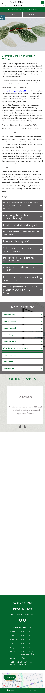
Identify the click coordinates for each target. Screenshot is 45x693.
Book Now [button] (34, 14)
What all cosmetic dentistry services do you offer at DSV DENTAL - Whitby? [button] (20, 205)
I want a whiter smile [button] (10, 355)
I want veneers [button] (8, 361)
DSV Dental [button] (14, 68)
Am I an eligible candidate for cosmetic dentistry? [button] (17, 216)
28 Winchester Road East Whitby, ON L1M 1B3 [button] (23, 10)
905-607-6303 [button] (24, 608)
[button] (2, 17)
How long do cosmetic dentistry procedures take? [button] (18, 259)
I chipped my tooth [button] (9, 328)
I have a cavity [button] (8, 334)
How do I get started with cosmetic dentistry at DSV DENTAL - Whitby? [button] (20, 290)
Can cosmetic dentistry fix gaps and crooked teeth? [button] (20, 278)
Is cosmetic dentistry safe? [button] (16, 241)
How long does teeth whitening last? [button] (20, 225)
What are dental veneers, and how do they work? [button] (21, 233)
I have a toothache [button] (9, 321)
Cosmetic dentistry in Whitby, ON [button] (14, 91)
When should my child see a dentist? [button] (16, 348)
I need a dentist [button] (8, 368)
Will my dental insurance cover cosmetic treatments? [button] (18, 249)
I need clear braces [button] (10, 341)
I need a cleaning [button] (9, 314)
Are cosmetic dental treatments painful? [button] (18, 269)
